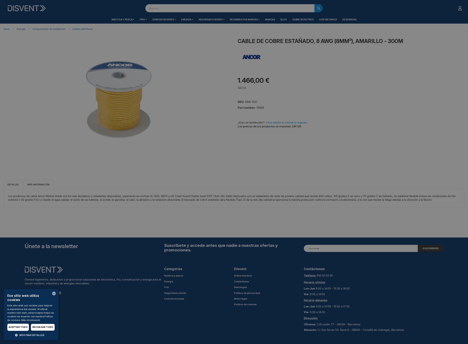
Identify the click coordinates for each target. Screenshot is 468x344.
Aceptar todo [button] (18, 327)
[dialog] (31, 314)
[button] (31, 335)
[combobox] (54, 293)
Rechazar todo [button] (42, 327)
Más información (30, 320)
